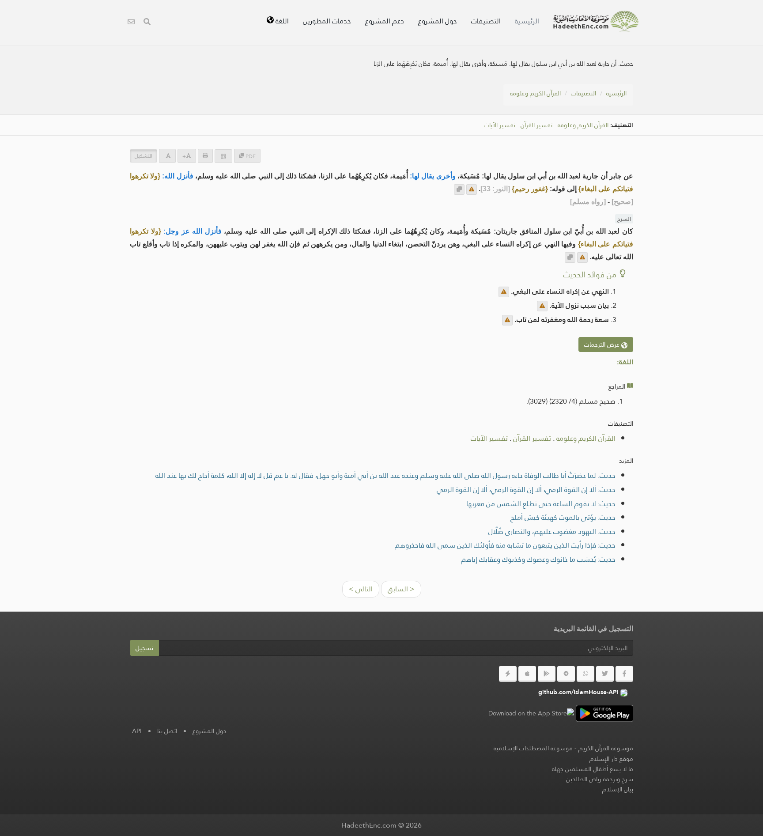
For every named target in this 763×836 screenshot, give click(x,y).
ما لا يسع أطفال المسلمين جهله (592, 769)
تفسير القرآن (536, 125)
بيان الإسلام (617, 789)
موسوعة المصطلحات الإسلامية (533, 748)
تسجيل (144, 648)
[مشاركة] (223, 156)
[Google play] (546, 674)
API (137, 731)
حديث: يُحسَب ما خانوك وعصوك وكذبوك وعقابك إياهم (538, 559)
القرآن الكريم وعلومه (535, 93)
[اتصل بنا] (131, 22)
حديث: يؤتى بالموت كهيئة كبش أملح (563, 517)
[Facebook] (624, 674)
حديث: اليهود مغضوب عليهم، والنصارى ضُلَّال (552, 531)
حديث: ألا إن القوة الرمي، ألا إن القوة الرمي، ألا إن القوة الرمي (526, 489)
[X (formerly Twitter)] (605, 674)
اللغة (281, 21)
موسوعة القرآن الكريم (605, 748)
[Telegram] (566, 674)
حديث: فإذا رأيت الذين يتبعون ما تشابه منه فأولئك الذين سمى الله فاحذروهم (505, 545)
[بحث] (147, 22)
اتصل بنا (167, 731)
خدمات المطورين (327, 21)
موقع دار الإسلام (611, 758)
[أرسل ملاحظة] (471, 189)
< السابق (401, 589)
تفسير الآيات (499, 125)
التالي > (361, 589)
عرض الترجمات (602, 344)
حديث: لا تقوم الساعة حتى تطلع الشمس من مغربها (541, 503)
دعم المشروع (384, 21)
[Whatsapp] (585, 674)
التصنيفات (486, 21)
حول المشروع (437, 21)
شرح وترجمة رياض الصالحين (599, 779)
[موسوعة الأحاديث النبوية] (596, 21)
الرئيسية (527, 21)
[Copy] (459, 189)
